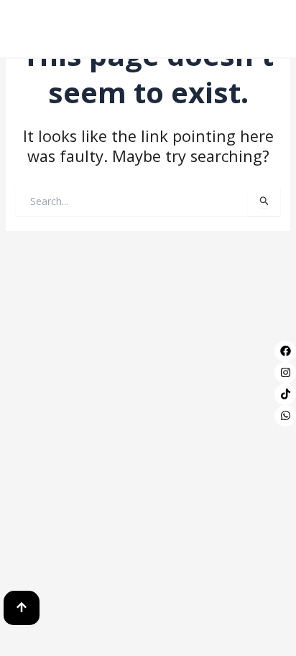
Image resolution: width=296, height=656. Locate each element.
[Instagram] (285, 373)
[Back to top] (22, 609)
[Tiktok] (285, 394)
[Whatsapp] (285, 416)
